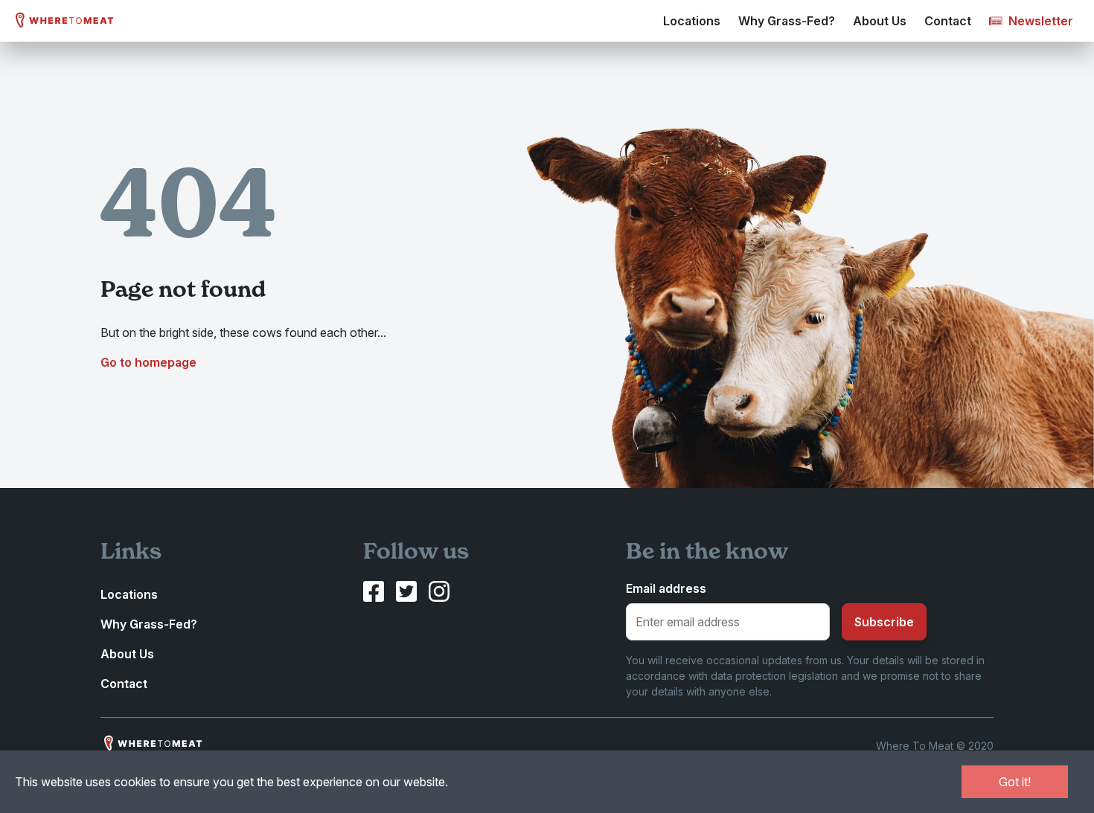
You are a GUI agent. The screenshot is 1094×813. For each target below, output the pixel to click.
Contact (947, 20)
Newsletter (1039, 20)
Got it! (1015, 781)
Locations (691, 20)
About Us (879, 20)
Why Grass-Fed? (786, 20)
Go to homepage (148, 362)
